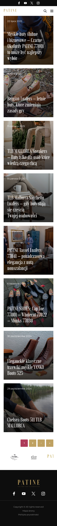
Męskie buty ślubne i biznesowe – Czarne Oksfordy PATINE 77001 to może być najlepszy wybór (25, 46)
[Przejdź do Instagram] (38, 3)
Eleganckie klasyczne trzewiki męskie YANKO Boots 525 (25, 367)
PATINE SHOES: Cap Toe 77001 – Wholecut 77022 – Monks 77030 (27, 314)
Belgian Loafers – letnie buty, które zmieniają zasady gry (26, 104)
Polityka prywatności (28, 514)
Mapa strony (28, 511)
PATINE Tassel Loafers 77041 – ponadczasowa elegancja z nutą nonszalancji (26, 259)
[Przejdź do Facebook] (19, 3)
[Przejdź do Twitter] (31, 3)
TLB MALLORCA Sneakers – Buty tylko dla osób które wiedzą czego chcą (28, 157)
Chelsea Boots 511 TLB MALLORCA (24, 422)
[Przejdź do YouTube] (25, 3)
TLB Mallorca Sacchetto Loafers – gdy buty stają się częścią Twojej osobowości (26, 206)
